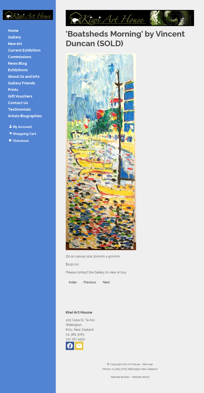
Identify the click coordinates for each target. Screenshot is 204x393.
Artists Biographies (25, 116)
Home (13, 31)
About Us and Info (24, 77)
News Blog (17, 63)
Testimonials (19, 109)
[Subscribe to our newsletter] (79, 347)
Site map (147, 364)
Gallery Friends (21, 83)
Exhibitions (18, 70)
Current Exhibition (24, 50)
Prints (13, 90)
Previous (89, 282)
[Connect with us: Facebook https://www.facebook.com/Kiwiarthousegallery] (70, 347)
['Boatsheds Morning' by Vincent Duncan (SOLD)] (101, 249)
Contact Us (18, 103)
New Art (15, 44)
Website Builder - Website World (130, 376)
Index (73, 282)
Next (106, 282)
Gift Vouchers (20, 96)
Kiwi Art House (131, 364)
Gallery (14, 37)
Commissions (19, 57)
